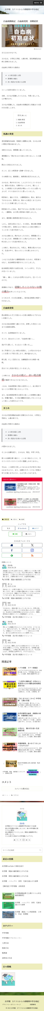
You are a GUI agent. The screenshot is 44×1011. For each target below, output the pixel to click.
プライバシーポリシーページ (11, 1004)
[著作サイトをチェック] (12, 545)
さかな (22, 823)
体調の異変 (21, 119)
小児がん (14, 519)
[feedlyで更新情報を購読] (12, 555)
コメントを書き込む (22, 789)
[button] (28, 534)
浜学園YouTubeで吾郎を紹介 (13, 866)
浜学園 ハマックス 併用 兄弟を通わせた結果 (20, 881)
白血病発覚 (21, 122)
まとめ (20, 125)
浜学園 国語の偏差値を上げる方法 (15, 871)
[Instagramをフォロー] (32, 550)
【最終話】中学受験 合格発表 (13, 886)
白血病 (22, 519)
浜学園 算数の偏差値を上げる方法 (15, 876)
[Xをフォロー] (32, 545)
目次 (19, 115)
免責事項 (33, 1004)
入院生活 (6, 519)
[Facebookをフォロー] (12, 550)
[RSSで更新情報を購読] (32, 555)
